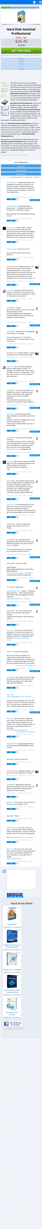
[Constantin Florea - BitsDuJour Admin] (37, 268)
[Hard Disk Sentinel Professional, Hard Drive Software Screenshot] (5, 96)
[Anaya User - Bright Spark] (4, 631)
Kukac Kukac (11, 677)
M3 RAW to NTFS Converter (12, 1014)
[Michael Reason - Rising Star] (4, 183)
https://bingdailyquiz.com (14, 859)
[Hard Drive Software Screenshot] (5, 90)
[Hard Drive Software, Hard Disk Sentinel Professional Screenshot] (5, 108)
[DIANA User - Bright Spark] (4, 653)
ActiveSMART (12, 924)
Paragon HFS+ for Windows (12, 969)
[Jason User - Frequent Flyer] (4, 506)
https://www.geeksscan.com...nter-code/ (19, 697)
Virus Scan (21, 64)
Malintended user (12, 828)
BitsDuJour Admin (11, 281)
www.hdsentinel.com (13, 449)
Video (21, 66)
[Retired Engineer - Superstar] (4, 207)
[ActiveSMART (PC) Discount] (12, 913)
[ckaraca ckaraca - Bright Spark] (4, 250)
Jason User (10, 504)
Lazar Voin (10, 290)
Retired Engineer (12, 206)
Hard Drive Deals (21, 903)
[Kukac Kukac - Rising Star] (4, 678)
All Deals (13, 7)
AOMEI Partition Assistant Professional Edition (12, 946)
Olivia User (10, 695)
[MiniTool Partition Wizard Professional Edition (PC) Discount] (12, 981)
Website (21, 61)
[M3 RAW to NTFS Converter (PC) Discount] (12, 1003)
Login (11, 897)
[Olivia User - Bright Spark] (4, 696)
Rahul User (10, 718)
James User (10, 414)
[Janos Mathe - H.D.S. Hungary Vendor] (37, 309)
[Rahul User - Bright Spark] (4, 719)
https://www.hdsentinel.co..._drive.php (18, 599)
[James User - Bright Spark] (4, 415)
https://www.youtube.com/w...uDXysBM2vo (20, 573)
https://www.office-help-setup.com (17, 730)
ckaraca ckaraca (12, 249)
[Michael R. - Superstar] (4, 803)
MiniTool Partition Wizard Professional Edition (12, 991)
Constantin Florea (12, 266)
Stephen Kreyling (12, 744)
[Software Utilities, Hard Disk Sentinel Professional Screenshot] (5, 113)
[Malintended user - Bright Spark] (4, 829)
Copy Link (30, 197)
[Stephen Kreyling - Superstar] (4, 745)
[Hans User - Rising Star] (4, 462)
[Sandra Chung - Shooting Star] (4, 229)
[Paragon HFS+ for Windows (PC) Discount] (12, 958)
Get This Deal (21, 51)
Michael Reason (12, 182)
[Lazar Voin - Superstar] (4, 291)
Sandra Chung (11, 228)
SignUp (19, 897)
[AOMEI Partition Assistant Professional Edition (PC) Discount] (12, 935)
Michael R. (10, 802)
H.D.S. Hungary (6, 7)
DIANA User (10, 652)
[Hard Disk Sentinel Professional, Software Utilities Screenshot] (5, 102)
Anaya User (10, 630)
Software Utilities (21, 7)
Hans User (10, 461)
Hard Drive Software (33, 7)
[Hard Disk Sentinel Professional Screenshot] (5, 84)
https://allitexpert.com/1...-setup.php (22, 837)
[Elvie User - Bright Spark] (4, 850)
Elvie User (10, 849)
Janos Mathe (11, 308)
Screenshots (21, 59)
